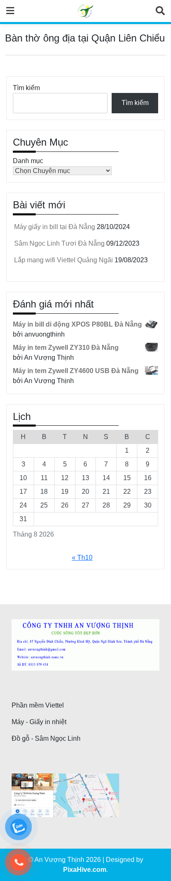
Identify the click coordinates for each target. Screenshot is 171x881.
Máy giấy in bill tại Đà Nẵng (54, 226)
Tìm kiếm (26, 87)
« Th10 (82, 557)
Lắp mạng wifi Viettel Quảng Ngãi (63, 260)
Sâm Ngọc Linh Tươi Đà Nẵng (59, 243)
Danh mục (28, 160)
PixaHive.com (84, 869)
